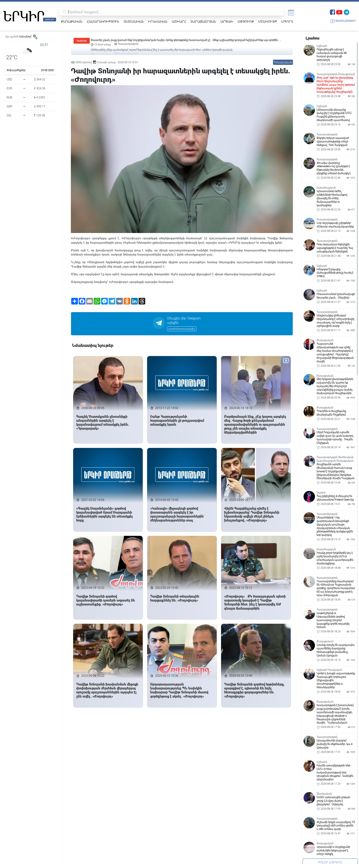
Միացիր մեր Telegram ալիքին (184, 320)
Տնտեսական (134, 21)
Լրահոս (312, 38)
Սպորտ (287, 21)
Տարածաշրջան (203, 21)
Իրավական (157, 21)
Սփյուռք (245, 21)
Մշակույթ (267, 21)
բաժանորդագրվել (181, 328)
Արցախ (226, 21)
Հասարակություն (103, 21)
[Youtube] (339, 12)
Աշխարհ (179, 21)
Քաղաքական (71, 21)
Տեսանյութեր (346, 20)
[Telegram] (346, 12)
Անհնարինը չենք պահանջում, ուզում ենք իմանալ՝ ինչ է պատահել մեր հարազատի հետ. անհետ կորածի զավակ (161, 40)
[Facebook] (332, 12)
